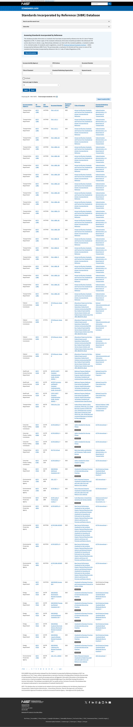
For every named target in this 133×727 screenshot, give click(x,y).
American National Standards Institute (75, 45)
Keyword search (86, 70)
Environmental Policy (92, 718)
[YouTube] (99, 702)
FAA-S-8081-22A (55, 184)
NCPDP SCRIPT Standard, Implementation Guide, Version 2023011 (55, 375)
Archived (27, 78)
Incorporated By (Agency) (30, 63)
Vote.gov (85, 721)
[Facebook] (89, 702)
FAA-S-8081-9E (55, 239)
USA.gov (80, 721)
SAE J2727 (54, 479)
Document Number (87, 63)
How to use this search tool (31, 21)
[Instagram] (96, 702)
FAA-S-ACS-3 (54, 119)
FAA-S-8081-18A (55, 202)
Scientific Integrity (103, 718)
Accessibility (34, 718)
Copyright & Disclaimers (53, 718)
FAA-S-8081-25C (55, 284)
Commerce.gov (65, 721)
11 (43, 669)
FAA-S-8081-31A (55, 147)
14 (51, 669)
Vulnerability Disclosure (66, 718)
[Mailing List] (109, 702)
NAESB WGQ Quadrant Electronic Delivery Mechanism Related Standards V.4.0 (56, 628)
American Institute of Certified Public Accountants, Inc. (101, 500)
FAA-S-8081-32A (55, 138)
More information (31, 53)
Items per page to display (30, 82)
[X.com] (86, 702)
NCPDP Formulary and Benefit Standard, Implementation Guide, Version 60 (56, 386)
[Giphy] (103, 702)
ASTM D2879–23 (55, 506)
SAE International (100, 479)
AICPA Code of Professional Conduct (55, 500)
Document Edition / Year (68, 105)
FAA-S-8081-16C (55, 220)
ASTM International (101, 425)
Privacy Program (42, 718)
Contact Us (31, 712)
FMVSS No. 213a (55, 404)
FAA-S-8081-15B (55, 229)
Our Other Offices (38, 712)
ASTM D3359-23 (55, 425)
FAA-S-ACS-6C (55, 110)
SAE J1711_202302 (56, 656)
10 (40, 669)
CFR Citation (56, 63)
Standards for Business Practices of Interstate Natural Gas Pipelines (84, 471)
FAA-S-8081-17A (55, 211)
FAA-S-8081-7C (55, 257)
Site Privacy (27, 718)
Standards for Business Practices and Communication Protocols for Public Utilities (84, 584)
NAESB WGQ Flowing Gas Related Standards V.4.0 (56, 605)
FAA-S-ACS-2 (54, 128)
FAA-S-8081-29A (55, 165)
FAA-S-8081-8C (55, 248)
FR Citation (38, 105)
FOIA (85, 718)
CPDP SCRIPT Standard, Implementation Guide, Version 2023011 (55, 397)
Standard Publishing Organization (62, 70)
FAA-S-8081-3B (55, 266)
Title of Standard (28, 70)
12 (46, 669)
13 (49, 669)
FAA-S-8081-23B (55, 174)
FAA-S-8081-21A (55, 275)
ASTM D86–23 (54, 488)
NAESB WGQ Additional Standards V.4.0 (55, 471)
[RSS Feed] (106, 702)
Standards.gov (30, 8)
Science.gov (73, 721)
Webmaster (24, 712)
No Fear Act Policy (77, 718)
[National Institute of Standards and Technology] (33, 701)
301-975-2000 (25, 709)
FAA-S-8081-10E (55, 294)
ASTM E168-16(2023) (56, 525)
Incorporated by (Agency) (27, 105)
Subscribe (26, 26)
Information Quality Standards (53, 721)
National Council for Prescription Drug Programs (101, 373)
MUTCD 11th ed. (55, 450)
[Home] (26, 3)
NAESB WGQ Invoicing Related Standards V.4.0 (56, 615)
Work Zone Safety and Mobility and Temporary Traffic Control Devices (83, 452)
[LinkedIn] (93, 702)
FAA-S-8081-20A (55, 193)
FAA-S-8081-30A (55, 156)
